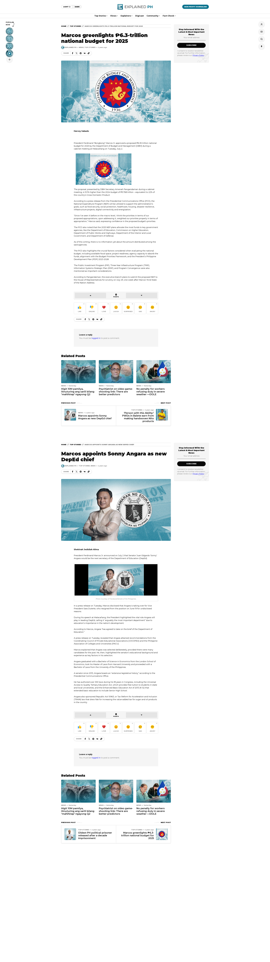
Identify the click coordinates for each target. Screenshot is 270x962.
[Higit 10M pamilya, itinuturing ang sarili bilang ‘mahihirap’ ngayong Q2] (78, 371)
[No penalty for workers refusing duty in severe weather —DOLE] (153, 371)
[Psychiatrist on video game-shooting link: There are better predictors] (116, 371)
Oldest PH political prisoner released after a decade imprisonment (95, 835)
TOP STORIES (75, 26)
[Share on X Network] (77, 53)
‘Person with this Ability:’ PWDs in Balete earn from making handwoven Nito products (138, 417)
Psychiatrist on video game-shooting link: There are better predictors (116, 391)
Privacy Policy (198, 55)
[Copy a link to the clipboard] (89, 53)
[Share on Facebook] (73, 53)
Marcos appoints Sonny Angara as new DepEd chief (95, 417)
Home (63, 26)
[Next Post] (162, 415)
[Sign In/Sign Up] (261, 24)
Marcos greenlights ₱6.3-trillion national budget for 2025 (137, 835)
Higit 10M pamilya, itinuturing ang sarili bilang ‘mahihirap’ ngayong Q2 (77, 391)
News (81, 47)
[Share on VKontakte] (85, 53)
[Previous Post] (70, 415)
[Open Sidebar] (261, 31)
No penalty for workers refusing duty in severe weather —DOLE (150, 391)
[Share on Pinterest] (81, 53)
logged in (96, 338)
